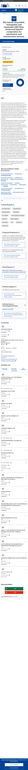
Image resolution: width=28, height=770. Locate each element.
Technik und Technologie (7, 173)
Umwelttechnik (18, 177)
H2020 (4, 13)
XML (15, 588)
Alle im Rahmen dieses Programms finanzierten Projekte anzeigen (12, 245)
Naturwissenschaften (6, 192)
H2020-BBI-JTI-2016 (7, 309)
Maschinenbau (18, 173)
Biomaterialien (13, 184)
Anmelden (16, 5)
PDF (15, 592)
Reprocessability (6, 212)
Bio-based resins (6, 208)
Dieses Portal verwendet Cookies (9, 759)
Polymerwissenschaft (6, 193)
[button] (19, 5)
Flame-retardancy (14, 218)
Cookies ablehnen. (14, 767)
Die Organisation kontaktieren (9, 356)
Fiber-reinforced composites (17, 215)
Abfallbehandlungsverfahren (16, 179)
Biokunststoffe (22, 184)
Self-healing (5, 222)
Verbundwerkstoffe (5, 189)
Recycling (3, 180)
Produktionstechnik (6, 175)
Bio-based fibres (17, 208)
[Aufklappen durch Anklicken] (25, 375)
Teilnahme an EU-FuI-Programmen (10, 359)
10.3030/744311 (6, 58)
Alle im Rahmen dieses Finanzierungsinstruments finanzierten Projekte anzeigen (13, 295)
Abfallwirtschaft (4, 179)
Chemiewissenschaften (18, 192)
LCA (12, 222)
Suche (22, 5)
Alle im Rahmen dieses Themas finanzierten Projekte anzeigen (11, 276)
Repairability (16, 212)
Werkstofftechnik (18, 188)
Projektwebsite (6, 54)
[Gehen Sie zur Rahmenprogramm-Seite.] (14, 18)
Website (4, 357)
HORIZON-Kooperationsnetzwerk (9, 361)
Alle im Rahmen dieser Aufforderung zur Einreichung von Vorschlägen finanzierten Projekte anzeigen (13, 315)
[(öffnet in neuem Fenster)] (5, 5)
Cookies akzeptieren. (14, 764)
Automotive (19, 222)
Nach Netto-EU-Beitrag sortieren (14, 369)
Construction (5, 225)
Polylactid (5, 186)
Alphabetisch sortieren (5, 369)
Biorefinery (4, 218)
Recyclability (5, 215)
